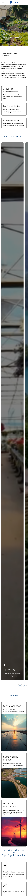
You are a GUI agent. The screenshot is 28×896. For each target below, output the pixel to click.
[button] (2, 2)
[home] (15, 2)
